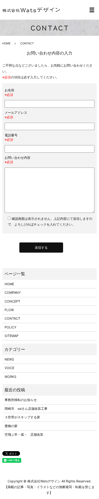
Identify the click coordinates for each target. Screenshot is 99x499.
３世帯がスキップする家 (22, 417)
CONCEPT (12, 301)
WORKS (10, 377)
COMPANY (13, 292)
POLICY (10, 327)
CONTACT (12, 318)
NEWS (9, 359)
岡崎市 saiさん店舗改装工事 (26, 408)
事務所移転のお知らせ (21, 400)
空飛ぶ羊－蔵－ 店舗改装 (24, 434)
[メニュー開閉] (92, 10)
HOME (6, 43)
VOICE (9, 368)
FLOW (9, 310)
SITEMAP (11, 336)
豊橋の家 (11, 426)
